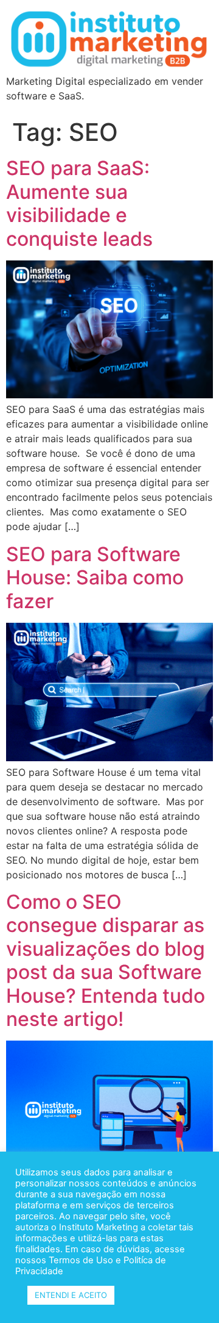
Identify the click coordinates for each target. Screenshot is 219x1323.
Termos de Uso (79, 1260)
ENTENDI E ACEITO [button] (71, 1295)
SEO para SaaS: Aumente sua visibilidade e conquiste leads (79, 203)
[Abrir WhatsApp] (188, 1292)
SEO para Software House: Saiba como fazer (95, 577)
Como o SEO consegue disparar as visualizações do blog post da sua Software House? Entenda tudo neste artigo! (105, 960)
